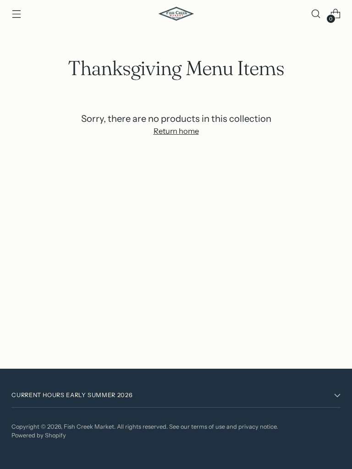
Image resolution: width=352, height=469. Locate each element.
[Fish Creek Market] (176, 14)
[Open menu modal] (16, 14)
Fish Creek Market (89, 426)
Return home (176, 131)
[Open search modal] (316, 14)
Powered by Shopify (38, 435)
